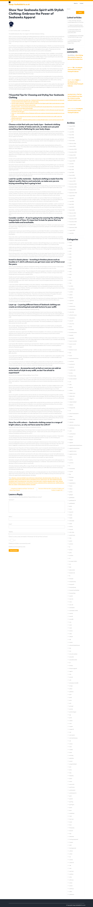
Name (10, 516)
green (70, 506)
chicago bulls (72, 407)
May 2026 (71, 134)
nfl (69, 662)
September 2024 (73, 192)
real (70, 732)
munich (71, 642)
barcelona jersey (73, 332)
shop (70, 772)
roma (70, 746)
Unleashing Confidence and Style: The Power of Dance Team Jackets (22, 489)
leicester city (72, 572)
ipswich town (72, 535)
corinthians (71, 428)
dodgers (71, 439)
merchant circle (72, 94)
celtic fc (71, 387)
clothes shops (72, 419)
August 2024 (72, 195)
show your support (13, 484)
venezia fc (71, 862)
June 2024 (71, 201)
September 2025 (73, 158)
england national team (74, 448)
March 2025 (72, 175)
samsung (71, 755)
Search (68, 9)
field (51, 479)
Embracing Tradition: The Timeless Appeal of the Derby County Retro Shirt (74, 31)
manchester (72, 607)
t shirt (70, 816)
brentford (71, 361)
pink (70, 703)
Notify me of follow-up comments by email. (20, 543)
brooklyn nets (72, 370)
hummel (71, 529)
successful (33, 484)
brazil (70, 355)
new (70, 651)
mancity (71, 613)
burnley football (72, 378)
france (70, 486)
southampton (72, 790)
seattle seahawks (60, 482)
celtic (70, 384)
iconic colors (30, 481)
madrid (71, 596)
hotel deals (71, 520)
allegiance (13, 478)
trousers (71, 842)
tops (70, 833)
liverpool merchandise (74, 590)
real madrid (72, 735)
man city (71, 599)
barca (70, 326)
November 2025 (73, 152)
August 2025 (72, 160)
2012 (70, 254)
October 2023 (72, 224)
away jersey (72, 318)
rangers (71, 726)
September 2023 (73, 227)
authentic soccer (73, 315)
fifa (70, 474)
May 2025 (71, 169)
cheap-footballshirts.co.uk (19, 4)
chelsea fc (71, 399)
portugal (71, 706)
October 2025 (72, 155)
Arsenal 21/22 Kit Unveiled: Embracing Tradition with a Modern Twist (74, 41)
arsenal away (72, 306)
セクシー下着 (71, 67)
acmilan (71, 291)
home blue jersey (22, 481)
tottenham (71, 836)
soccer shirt (71, 784)
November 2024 (73, 187)
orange (71, 685)
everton (71, 460)
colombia (71, 422)
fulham (70, 488)
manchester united (73, 610)
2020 (70, 268)
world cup (71, 888)
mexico (71, 630)
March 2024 (72, 210)
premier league (72, 712)
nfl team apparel (73, 668)
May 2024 (71, 204)
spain (70, 796)
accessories (71, 289)
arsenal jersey (72, 309)
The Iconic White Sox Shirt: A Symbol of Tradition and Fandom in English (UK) (51, 489)
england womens (73, 454)
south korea (72, 787)
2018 (70, 263)
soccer (70, 781)
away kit (71, 320)
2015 (70, 257)
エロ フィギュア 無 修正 (73, 80)
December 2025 (73, 149)
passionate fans (22, 482)
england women (72, 451)
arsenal (71, 303)
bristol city (71, 367)
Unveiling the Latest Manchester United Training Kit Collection (75, 69)
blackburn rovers (73, 349)
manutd (71, 616)
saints (70, 752)
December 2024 (73, 184)
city (70, 410)
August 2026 (72, 126)
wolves (70, 882)
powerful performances (32, 482)
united (70, 854)
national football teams (74, 645)
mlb (70, 639)
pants (70, 697)
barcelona (71, 329)
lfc (69, 575)
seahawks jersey (51, 482)
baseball (71, 335)
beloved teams (38, 478)
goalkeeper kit (72, 500)
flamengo (71, 477)
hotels (70, 523)
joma (70, 552)
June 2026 (71, 132)
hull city (71, 526)
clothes (70, 416)
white (70, 877)
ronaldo (71, 749)
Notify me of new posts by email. (17, 546)
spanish (71, 798)
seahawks (71, 758)
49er (70, 283)
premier (71, 709)
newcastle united (73, 659)
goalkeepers (72, 503)
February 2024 (72, 213)
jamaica (71, 543)
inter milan (71, 532)
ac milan (71, 286)
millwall (71, 636)
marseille (71, 619)
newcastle (71, 657)
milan (70, 633)
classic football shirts (73, 413)
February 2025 (72, 178)
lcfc (70, 564)
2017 (70, 260)
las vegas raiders (73, 561)
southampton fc (72, 793)
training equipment (73, 839)
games (70, 491)
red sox (71, 743)
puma (70, 717)
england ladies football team (75, 445)
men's (70, 625)
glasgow (71, 494)
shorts (70, 778)
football (71, 480)
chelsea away (72, 393)
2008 (70, 245)
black (70, 347)
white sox (71, 880)
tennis (70, 822)
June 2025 (71, 166)
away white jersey (30, 478)
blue (70, 352)
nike (70, 674)
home (70, 509)
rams (70, 723)
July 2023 (71, 233)
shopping (71, 775)
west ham (71, 871)
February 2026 (72, 143)
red (70, 740)
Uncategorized (72, 848)
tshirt (70, 845)
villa (70, 865)
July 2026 (71, 129)
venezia (71, 859)
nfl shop (71, 665)
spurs (70, 810)
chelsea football (72, 402)
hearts (15, 481)
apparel (71, 297)
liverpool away (72, 581)
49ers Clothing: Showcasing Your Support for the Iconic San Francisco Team (75, 57)
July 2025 (71, 163)
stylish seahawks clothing (24, 484)
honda (70, 515)
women (71, 885)
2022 (70, 274)
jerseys (70, 549)
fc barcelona (72, 468)
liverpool (71, 578)
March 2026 (72, 140)
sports (70, 807)
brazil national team (73, 358)
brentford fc (72, 364)
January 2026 (72, 146)
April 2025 (71, 172)
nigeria (71, 671)
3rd (70, 277)
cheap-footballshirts (15, 30)
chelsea (71, 390)
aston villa (71, 312)
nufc (70, 680)
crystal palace (72, 433)
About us (76, 3)
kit (69, 558)
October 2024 (72, 189)
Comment (11, 499)
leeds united (72, 570)
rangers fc (71, 729)
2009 (70, 248)
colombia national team (74, 425)
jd (69, 546)
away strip (71, 323)
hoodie (70, 517)
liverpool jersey (72, 587)
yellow (70, 891)
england (71, 442)
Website (11, 531)
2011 (70, 251)
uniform (71, 851)
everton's (71, 462)
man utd (71, 604)
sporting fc (71, 804)
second (70, 761)
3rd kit (70, 280)
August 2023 (72, 230)
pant (70, 694)
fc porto (71, 471)
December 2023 (73, 218)
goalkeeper (71, 497)
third (70, 825)
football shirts (72, 483)
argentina (71, 300)
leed (70, 567)
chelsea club (72, 396)
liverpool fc (71, 584)
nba (70, 648)
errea (70, 457)
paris (70, 700)
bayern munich (72, 344)
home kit (71, 512)
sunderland (71, 813)
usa (70, 856)
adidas (70, 294)
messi (70, 628)
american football (21, 478)
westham (71, 874)
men (70, 622)
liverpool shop (72, 593)
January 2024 (72, 215)
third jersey (71, 827)
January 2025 (72, 181)
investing (44, 481)
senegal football (72, 764)
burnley (71, 373)
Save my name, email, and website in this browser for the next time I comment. (29, 536)
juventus (71, 555)
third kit (71, 830)
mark (57, 481)
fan (48, 479)
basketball (71, 338)
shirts (70, 769)
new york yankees (73, 654)
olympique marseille (73, 683)
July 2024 (71, 198)
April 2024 (71, 207)
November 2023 (73, 221)
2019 (70, 265)
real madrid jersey (73, 738)
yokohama (71, 894)
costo (70, 431)
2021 (70, 271)
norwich (71, 677)
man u (70, 601)
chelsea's (71, 404)
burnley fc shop (72, 375)
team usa (71, 819)
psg (70, 714)
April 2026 (71, 137)
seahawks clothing (42, 482)
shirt (70, 767)
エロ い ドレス (71, 108)
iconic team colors (37, 481)
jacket (70, 541)
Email (10, 524)
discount (71, 436)
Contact (81, 3)
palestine (71, 691)
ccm (70, 381)
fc (69, 465)
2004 (70, 242)
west (70, 868)
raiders (71, 720)
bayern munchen (73, 341)
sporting (71, 801)
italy (70, 538)
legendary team (51, 481)
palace (70, 688)
